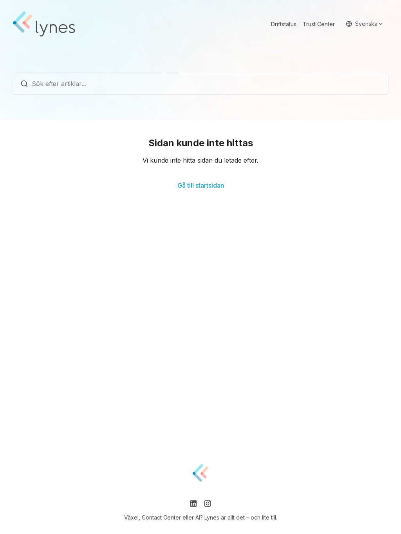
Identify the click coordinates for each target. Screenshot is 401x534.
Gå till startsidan (200, 185)
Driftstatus (283, 24)
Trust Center (319, 24)
